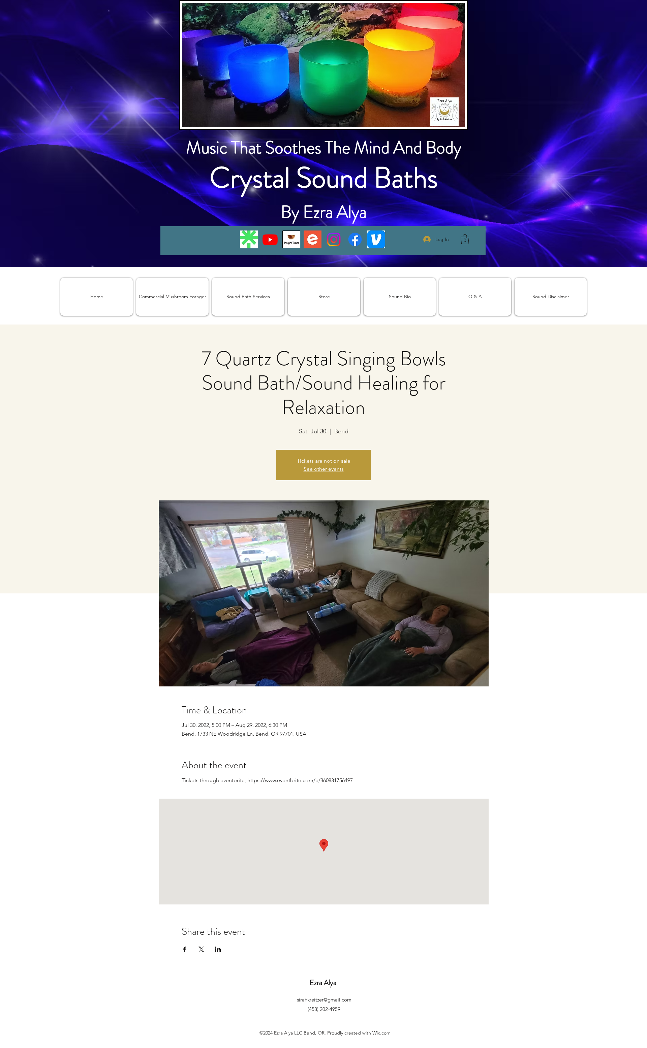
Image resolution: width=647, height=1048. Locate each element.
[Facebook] (355, 239)
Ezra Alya (324, 982)
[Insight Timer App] (291, 239)
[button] (465, 239)
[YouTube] (270, 239)
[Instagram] (334, 239)
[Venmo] (376, 239)
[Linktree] (249, 239)
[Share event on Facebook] (185, 949)
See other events (324, 469)
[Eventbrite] (312, 239)
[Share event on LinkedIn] (218, 949)
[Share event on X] (201, 949)
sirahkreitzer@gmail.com (324, 999)
